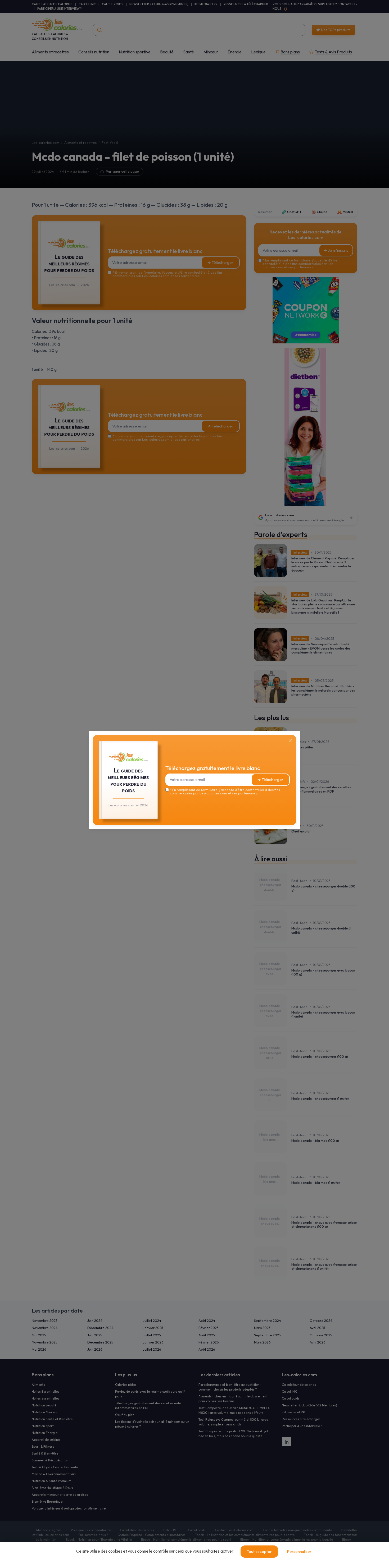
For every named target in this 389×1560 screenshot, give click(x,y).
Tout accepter (259, 1551)
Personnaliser (299, 1551)
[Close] (290, 741)
